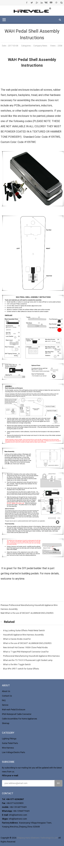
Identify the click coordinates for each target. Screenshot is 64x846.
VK (46, 2)
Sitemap (5, 723)
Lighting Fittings (9, 739)
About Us (6, 691)
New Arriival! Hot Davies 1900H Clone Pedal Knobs (25, 647)
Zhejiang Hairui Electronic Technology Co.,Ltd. (37, 838)
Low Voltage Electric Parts (13, 752)
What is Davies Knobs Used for (17, 639)
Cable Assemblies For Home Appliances (19, 719)
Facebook (27, 2)
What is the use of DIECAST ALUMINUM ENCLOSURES (29, 613)
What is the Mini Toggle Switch (17, 664)
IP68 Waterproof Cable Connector (16, 714)
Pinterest (56, 2)
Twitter (32, 2)
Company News (40, 46)
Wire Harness (8, 748)
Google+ (37, 2)
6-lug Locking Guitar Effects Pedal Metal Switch (24, 630)
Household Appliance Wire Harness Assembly (23, 635)
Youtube (51, 2)
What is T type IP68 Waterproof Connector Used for (26, 652)
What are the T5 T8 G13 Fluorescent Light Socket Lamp (27, 660)
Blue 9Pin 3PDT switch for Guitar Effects (21, 669)
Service (5, 705)
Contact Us (7, 696)
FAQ (4, 700)
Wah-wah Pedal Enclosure (13, 709)
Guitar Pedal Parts (10, 743)
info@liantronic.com (18, 815)
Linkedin (42, 2)
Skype (61, 2)
